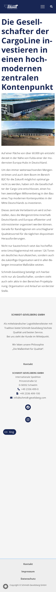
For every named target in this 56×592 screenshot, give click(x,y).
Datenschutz (28, 578)
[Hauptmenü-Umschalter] (42, 6)
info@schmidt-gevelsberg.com (30, 397)
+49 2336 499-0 (30, 389)
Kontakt (28, 564)
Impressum (28, 571)
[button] (51, 7)
